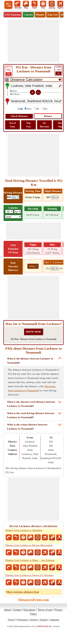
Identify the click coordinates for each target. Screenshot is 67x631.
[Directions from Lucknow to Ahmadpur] (8, 537)
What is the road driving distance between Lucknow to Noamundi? (30, 415)
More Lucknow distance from (23, 592)
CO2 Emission (13, 14)
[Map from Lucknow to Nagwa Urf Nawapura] (30, 582)
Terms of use (45, 609)
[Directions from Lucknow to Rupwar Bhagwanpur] (8, 552)
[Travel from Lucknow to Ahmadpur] (16, 537)
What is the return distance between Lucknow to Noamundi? (27, 426)
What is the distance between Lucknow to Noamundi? (30, 360)
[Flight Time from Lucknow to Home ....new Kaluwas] (52, 567)
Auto (29, 109)
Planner (40, 14)
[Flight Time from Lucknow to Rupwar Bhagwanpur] (52, 552)
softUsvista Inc (44, 626)
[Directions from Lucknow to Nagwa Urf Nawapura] (8, 582)
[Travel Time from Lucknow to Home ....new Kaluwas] (23, 567)
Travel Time (12, 125)
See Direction (44, 125)
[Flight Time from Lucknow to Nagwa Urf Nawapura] (52, 582)
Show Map (60, 125)
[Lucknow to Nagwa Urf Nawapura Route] (59, 582)
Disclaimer (30, 609)
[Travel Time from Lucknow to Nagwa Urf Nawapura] (23, 582)
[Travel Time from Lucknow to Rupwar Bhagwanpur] (23, 552)
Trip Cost (52, 14)
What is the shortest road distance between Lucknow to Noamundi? (31, 403)
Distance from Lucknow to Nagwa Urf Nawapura (29, 575)
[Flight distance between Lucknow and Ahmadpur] (44, 537)
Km (45, 109)
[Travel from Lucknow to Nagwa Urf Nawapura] (16, 582)
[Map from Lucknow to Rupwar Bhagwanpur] (30, 552)
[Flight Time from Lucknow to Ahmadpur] (52, 537)
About (7, 609)
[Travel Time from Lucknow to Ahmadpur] (23, 537)
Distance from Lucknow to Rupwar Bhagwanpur (29, 545)
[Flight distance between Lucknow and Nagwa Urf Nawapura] (44, 582)
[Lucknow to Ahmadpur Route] (59, 537)
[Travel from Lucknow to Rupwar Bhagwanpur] (16, 552)
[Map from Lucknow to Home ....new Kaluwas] (30, 567)
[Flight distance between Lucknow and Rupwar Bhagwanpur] (44, 552)
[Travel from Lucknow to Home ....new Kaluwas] (16, 567)
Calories (28, 14)
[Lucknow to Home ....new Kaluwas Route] (59, 567)
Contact (17, 609)
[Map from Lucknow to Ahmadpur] (30, 537)
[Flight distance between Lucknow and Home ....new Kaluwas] (44, 567)
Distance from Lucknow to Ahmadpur (23, 530)
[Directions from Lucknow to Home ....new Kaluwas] (8, 567)
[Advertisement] (33, 40)
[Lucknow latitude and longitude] (37, 537)
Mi (37, 109)
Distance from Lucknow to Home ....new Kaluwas (29, 560)
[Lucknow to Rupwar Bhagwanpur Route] (59, 552)
